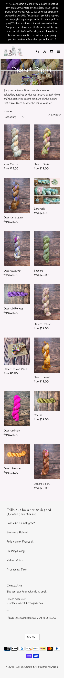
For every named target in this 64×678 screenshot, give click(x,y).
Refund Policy (15, 560)
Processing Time (17, 570)
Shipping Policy (16, 551)
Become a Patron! (17, 532)
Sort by (8, 111)
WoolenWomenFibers (27, 667)
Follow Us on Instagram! (21, 523)
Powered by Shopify (48, 667)
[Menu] (58, 51)
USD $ (31, 637)
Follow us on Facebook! (20, 542)
